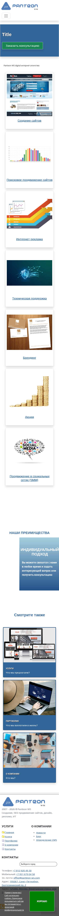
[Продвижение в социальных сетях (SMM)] (29, 450)
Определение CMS (46, 840)
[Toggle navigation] (6, 16)
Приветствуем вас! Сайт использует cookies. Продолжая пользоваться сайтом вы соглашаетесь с (14, 898)
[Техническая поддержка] (29, 273)
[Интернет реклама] (29, 213)
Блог (38, 836)
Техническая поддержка (29, 298)
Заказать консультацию (22, 45)
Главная (9, 833)
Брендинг (29, 357)
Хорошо (42, 901)
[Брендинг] (29, 332)
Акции (29, 417)
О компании (11, 845)
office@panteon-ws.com (27, 878)
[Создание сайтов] (29, 95)
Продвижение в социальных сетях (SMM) (29, 478)
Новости (41, 833)
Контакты (10, 849)
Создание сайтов (29, 120)
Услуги (8, 837)
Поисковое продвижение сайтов (29, 179)
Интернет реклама (29, 239)
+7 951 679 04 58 (25, 874)
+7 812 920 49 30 (22, 871)
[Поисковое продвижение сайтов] (29, 154)
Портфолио (11, 841)
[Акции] (29, 391)
